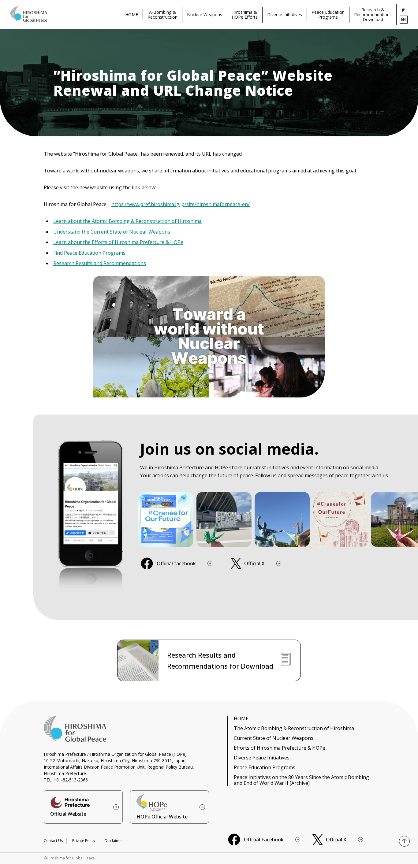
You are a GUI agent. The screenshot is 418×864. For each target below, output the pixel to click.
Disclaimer (114, 840)
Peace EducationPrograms (328, 14)
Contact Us (53, 840)
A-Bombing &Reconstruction (162, 14)
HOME (131, 14)
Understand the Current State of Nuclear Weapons (111, 231)
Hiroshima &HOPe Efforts (245, 14)
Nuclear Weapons (204, 14)
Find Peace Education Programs (89, 252)
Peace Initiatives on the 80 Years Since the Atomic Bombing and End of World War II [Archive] (301, 780)
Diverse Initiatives (284, 14)
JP (403, 10)
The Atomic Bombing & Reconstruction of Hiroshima (294, 728)
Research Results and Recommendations (99, 263)
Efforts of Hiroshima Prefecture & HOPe (279, 747)
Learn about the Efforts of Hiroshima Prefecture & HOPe (118, 242)
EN (403, 19)
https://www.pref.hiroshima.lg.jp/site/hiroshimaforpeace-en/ (180, 204)
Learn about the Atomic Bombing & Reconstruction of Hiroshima (127, 221)
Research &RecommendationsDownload (373, 14)
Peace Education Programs (264, 767)
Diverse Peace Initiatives (261, 757)
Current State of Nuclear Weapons (273, 738)
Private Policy (83, 840)
